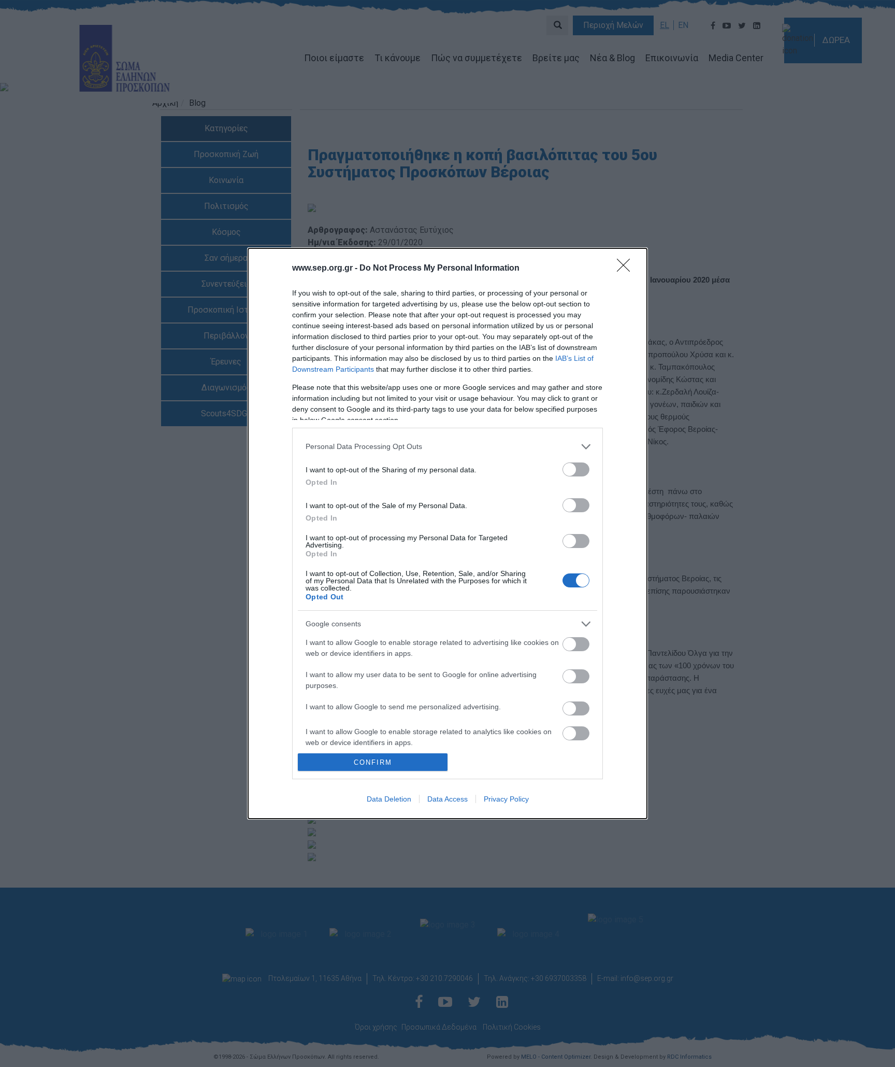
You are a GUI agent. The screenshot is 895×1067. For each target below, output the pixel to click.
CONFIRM (373, 762)
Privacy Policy (506, 799)
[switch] (575, 469)
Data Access (447, 799)
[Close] (627, 268)
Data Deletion (389, 799)
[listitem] (447, 446)
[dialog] (447, 533)
